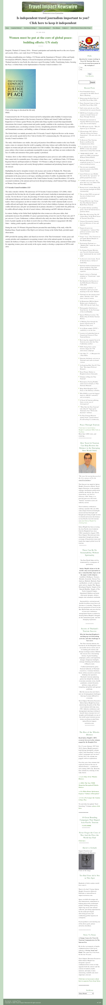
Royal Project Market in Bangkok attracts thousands (89, 373)
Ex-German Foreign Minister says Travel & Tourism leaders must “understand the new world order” (90, 253)
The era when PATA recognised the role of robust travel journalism (89, 196)
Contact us (64, 28)
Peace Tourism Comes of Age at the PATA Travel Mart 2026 (90, 104)
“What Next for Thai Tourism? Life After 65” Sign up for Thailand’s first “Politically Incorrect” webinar (89, 409)
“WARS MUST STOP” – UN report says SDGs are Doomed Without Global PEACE (89, 155)
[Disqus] (40, 280)
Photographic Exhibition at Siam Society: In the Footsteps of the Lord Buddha (89, 310)
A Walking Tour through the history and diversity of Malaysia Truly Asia (89, 323)
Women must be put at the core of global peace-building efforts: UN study (40, 39)
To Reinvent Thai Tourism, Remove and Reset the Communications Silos (88, 142)
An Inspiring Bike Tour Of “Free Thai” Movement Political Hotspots (90, 367)
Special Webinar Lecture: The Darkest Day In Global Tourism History (90, 316)
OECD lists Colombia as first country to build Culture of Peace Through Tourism (89, 115)
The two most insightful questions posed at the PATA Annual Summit (89, 169)
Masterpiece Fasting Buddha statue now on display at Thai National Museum (89, 383)
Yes (81, 67)
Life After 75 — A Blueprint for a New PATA (90, 354)
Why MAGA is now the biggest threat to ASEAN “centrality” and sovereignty (89, 395)
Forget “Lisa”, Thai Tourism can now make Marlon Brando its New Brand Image (90, 238)
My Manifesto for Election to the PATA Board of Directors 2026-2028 (89, 283)
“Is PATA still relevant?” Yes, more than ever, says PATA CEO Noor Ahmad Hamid (90, 182)
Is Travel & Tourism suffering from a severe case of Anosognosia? (89, 402)
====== (40, 46)
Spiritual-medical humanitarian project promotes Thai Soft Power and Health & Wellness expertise (90, 268)
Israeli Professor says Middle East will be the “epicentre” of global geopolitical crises (89, 176)
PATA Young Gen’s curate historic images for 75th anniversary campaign (88, 348)
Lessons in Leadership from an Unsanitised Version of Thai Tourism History (89, 335)
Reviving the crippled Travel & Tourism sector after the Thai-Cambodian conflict (90, 342)
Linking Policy (16, 1001)
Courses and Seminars (44, 28)
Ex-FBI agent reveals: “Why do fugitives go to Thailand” (90, 127)
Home (7, 28)
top (99, 1002)
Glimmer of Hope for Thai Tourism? (88, 378)
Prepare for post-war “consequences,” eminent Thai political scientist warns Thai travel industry (89, 231)
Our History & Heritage (30, 28)
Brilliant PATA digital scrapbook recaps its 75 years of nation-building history (90, 162)
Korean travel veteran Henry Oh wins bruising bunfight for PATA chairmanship (90, 189)
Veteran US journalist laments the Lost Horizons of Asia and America (89, 223)
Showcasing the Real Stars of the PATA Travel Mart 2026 (89, 99)
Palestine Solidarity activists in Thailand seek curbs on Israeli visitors (90, 360)
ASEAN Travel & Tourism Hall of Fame (80, 28)
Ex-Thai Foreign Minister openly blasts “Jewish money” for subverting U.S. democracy (89, 417)
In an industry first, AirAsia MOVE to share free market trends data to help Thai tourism (90, 148)
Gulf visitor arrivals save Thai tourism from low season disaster (90, 109)
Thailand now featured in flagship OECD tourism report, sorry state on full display (89, 121)
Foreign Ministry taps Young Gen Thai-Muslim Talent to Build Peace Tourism (89, 203)
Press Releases (56, 28)
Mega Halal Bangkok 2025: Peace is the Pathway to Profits (89, 389)
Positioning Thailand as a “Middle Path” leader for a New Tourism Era (90, 245)
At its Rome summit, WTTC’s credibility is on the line (89, 329)
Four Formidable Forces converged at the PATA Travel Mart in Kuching (89, 93)
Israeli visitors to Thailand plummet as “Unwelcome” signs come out (90, 276)
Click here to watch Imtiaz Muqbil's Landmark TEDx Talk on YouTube (89, 430)
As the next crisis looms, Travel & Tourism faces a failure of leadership (90, 260)
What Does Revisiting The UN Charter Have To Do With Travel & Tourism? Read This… (90, 216)
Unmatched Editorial (16, 28)
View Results (90, 76)
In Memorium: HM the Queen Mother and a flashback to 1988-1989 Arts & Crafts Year (89, 303)
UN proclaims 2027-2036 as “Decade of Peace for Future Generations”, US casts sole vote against (90, 134)
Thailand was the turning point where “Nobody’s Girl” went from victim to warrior (90, 296)
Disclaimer (8, 1001)
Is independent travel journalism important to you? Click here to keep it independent (53, 20)
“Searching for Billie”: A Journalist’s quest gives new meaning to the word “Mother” (89, 289)
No (81, 69)
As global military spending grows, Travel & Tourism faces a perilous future (90, 209)
